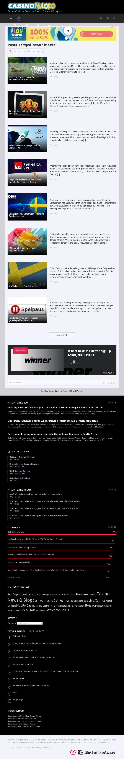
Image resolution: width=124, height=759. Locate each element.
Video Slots (27, 610)
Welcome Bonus (58, 610)
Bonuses (82, 594)
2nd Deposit (15, 594)
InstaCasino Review (28, 719)
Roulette (73, 606)
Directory (63, 27)
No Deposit (56, 606)
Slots (87, 605)
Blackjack (71, 594)
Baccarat (40, 595)
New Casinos (44, 605)
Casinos (38, 600)
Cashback (92, 595)
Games (58, 600)
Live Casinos (97, 600)
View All (111, 403)
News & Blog (97, 27)
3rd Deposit (29, 594)
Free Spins (48, 601)
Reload (65, 605)
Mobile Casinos (26, 605)
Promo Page (80, 27)
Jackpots (78, 600)
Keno (86, 601)
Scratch (81, 606)
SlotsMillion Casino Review (30, 716)
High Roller (69, 601)
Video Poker (13, 610)
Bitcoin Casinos (58, 594)
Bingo (46, 594)
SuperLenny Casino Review (31, 721)
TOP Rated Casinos (102, 605)
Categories (12, 623)
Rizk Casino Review (28, 724)
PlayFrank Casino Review (30, 726)
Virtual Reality (41, 610)
